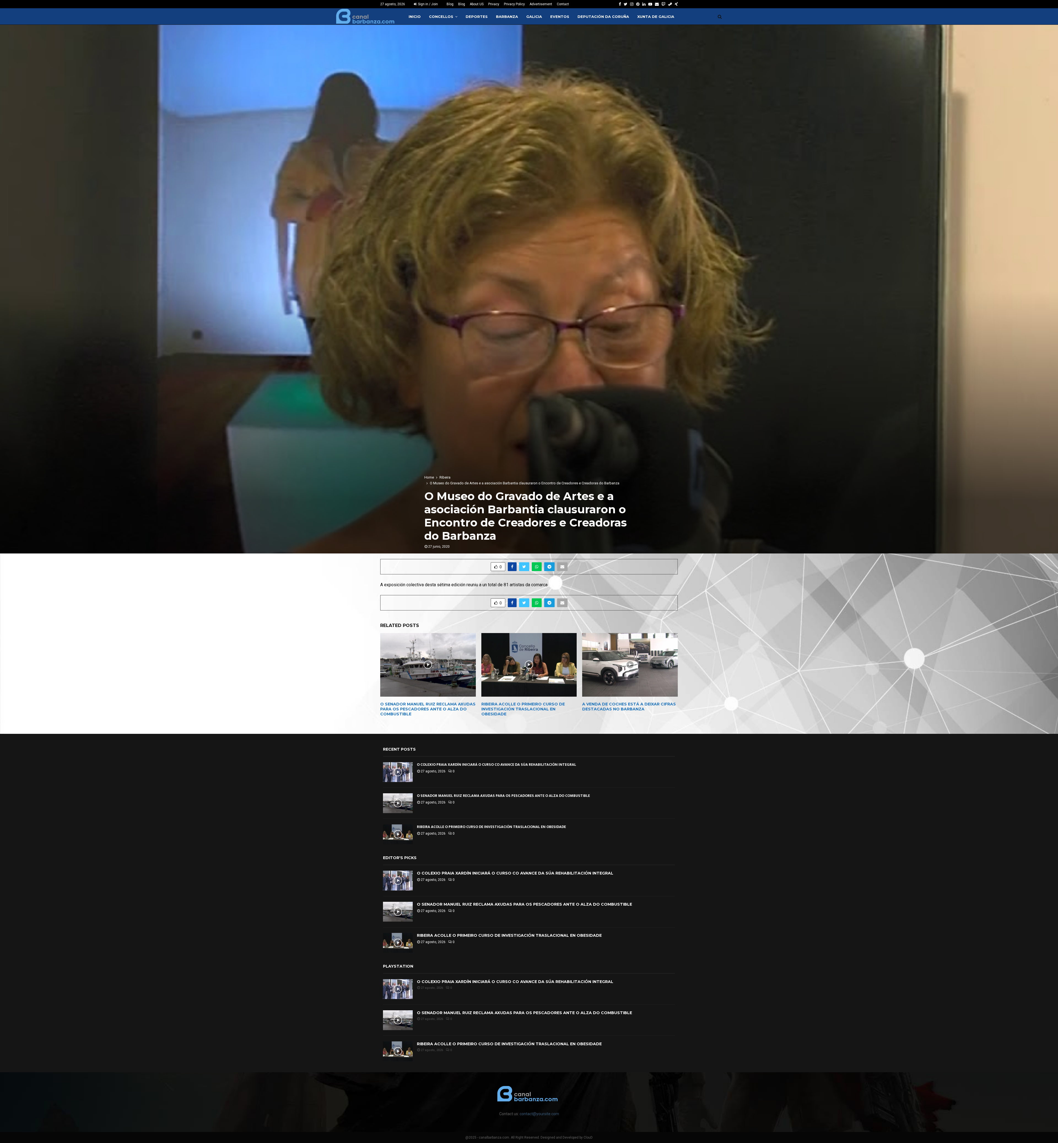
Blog (450, 4)
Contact (563, 4)
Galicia (534, 16)
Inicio (415, 16)
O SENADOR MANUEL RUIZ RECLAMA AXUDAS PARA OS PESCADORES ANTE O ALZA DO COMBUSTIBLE (428, 709)
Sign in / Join (427, 4)
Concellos (441, 16)
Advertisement (541, 4)
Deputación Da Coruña (603, 16)
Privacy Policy (514, 4)
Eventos (559, 16)
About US (477, 4)
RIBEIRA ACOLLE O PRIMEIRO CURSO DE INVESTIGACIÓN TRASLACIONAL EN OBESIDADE (523, 709)
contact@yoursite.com (539, 1114)
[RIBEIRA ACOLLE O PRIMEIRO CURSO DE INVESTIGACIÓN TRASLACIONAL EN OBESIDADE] (398, 834)
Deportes (477, 16)
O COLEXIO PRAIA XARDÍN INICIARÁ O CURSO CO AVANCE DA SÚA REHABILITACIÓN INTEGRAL (496, 764)
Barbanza (507, 16)
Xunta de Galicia (655, 16)
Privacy (493, 4)
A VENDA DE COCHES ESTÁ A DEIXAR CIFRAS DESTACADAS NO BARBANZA (629, 707)
